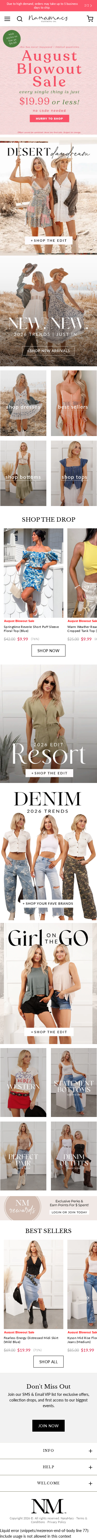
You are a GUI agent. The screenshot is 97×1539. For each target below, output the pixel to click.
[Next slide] (87, 583)
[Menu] (9, 15)
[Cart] (90, 15)
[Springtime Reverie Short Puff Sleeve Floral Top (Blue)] (33, 569)
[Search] (21, 15)
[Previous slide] (10, 583)
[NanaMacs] (49, 15)
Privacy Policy (56, 1518)
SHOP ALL (48, 1358)
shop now (48, 647)
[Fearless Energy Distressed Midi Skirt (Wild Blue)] (33, 1281)
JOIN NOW (48, 1422)
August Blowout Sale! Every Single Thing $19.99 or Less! (42, 4)
